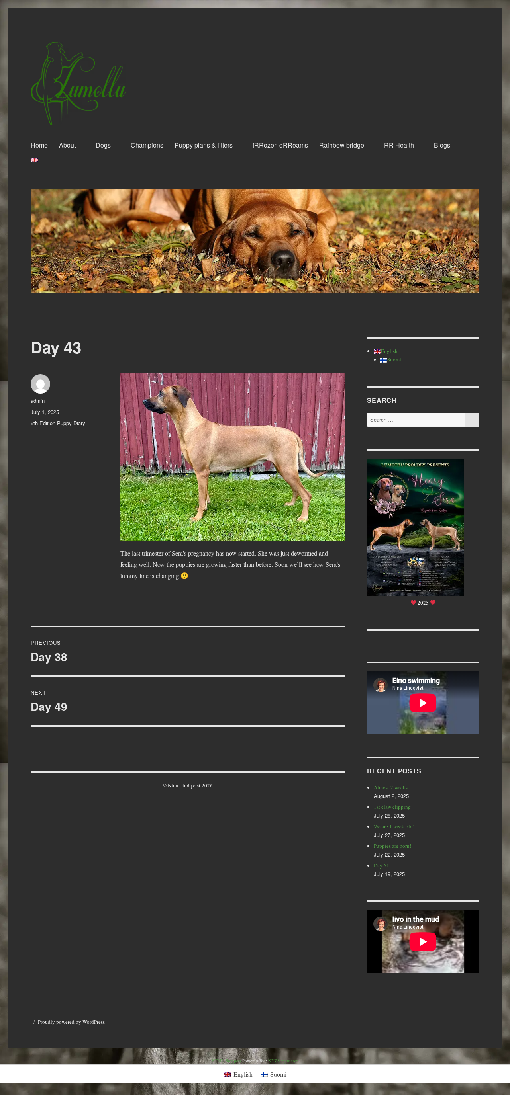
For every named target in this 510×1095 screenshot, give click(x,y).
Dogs (103, 145)
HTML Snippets (226, 1061)
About (67, 145)
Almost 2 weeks (391, 787)
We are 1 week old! (394, 826)
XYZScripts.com (283, 1061)
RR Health (399, 145)
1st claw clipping (392, 806)
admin (38, 400)
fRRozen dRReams (280, 145)
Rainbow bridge (341, 145)
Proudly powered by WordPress (71, 1021)
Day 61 (381, 865)
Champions (147, 145)
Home (39, 145)
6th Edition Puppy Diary (58, 423)
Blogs (442, 145)
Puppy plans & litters (204, 145)
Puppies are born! (392, 845)
